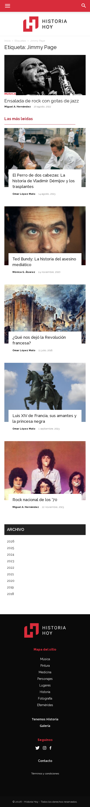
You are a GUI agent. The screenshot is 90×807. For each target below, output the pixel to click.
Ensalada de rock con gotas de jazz (41, 101)
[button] (7, 6)
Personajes (45, 679)
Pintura (45, 665)
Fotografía (45, 698)
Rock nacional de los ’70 (34, 499)
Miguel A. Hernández (17, 106)
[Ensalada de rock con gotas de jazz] (45, 75)
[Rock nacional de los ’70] (45, 470)
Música (10, 93)
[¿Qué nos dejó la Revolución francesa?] (45, 314)
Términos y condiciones (45, 773)
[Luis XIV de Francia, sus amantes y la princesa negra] (45, 392)
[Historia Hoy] (45, 24)
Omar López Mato (23, 194)
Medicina (45, 672)
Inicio (7, 40)
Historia (45, 692)
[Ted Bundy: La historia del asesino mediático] (45, 235)
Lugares (45, 685)
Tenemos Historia (45, 719)
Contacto (45, 761)
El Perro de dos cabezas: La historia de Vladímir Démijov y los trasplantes (43, 181)
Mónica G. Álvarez (23, 272)
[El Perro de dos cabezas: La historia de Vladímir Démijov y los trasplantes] (45, 157)
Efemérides (45, 705)
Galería (45, 726)
